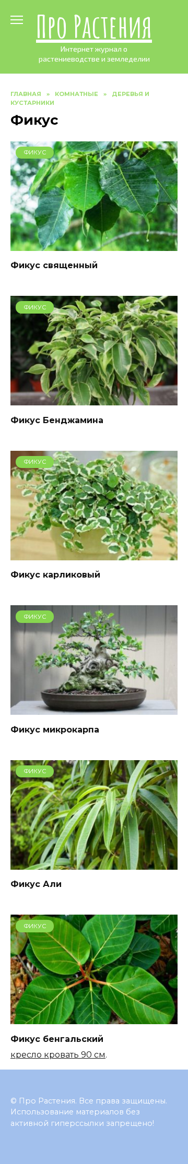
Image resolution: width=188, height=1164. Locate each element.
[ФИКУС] (94, 244)
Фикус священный (54, 265)
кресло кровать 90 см (57, 1055)
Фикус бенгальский (56, 1038)
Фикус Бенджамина (56, 420)
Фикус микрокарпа (54, 729)
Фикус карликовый (55, 575)
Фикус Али (36, 884)
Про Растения (94, 26)
